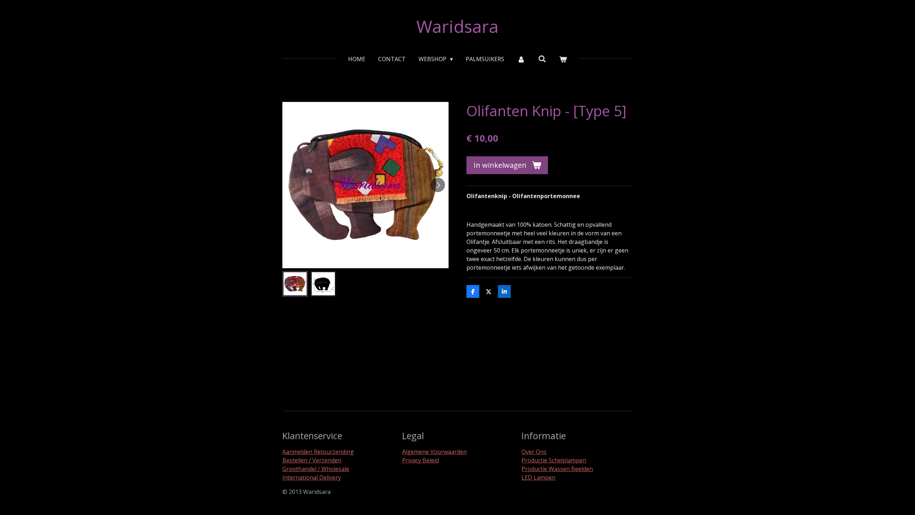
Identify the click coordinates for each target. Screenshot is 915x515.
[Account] (521, 59)
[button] (295, 283)
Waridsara (457, 26)
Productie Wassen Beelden (557, 469)
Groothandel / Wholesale (315, 469)
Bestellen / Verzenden (311, 460)
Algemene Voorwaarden (434, 452)
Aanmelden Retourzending (318, 452)
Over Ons (533, 452)
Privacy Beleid (420, 460)
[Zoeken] (542, 58)
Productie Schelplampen (553, 460)
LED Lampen (538, 477)
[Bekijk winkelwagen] (563, 59)
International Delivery (311, 477)
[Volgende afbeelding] (438, 185)
